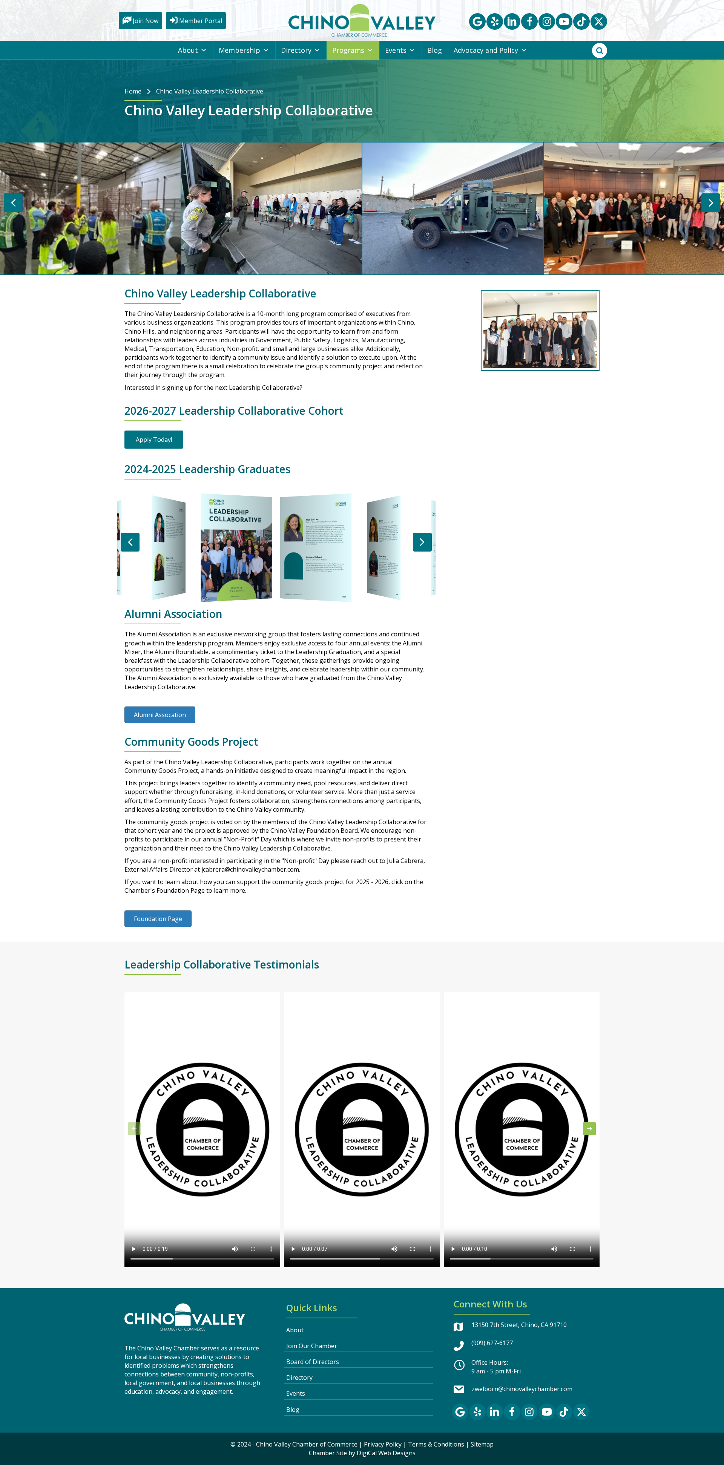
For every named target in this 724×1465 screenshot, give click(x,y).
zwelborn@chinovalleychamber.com (522, 1389)
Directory (296, 50)
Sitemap (482, 1444)
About (188, 50)
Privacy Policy (383, 1444)
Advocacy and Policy (486, 50)
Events (395, 50)
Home (132, 91)
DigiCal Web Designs (386, 1453)
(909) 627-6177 (492, 1343)
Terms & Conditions (436, 1444)
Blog (434, 50)
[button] (477, 21)
